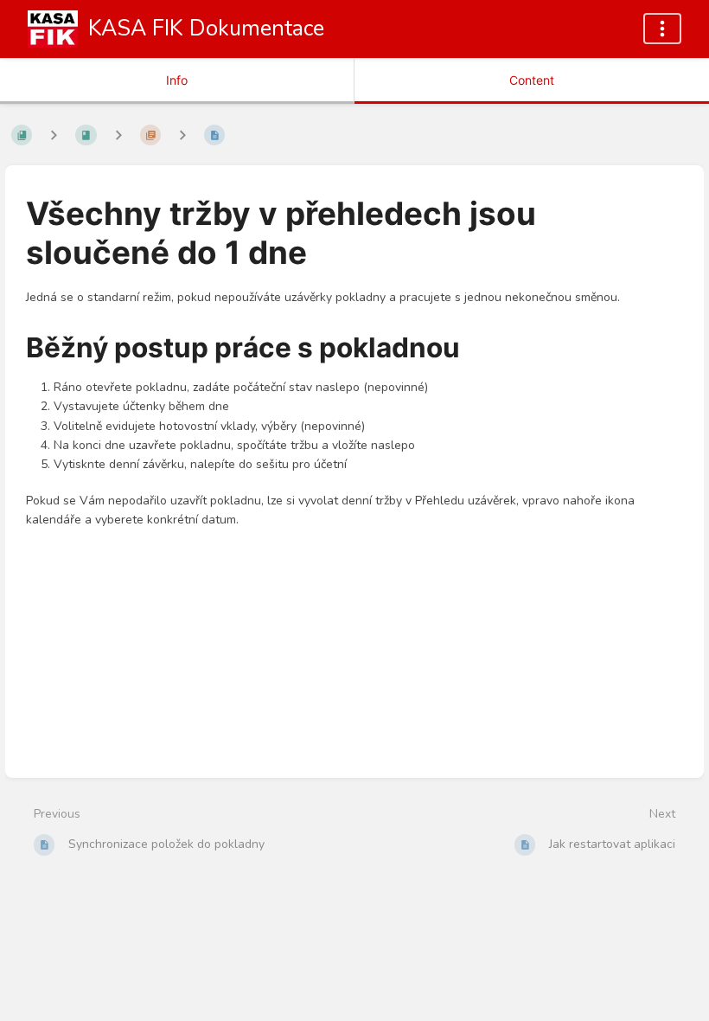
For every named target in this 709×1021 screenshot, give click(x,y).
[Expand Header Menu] (662, 28)
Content (531, 80)
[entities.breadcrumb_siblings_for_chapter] (118, 135)
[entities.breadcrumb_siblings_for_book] (53, 135)
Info (177, 80)
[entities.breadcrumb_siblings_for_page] (182, 135)
